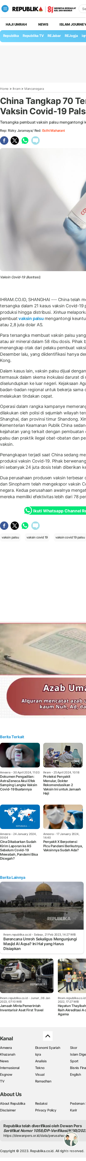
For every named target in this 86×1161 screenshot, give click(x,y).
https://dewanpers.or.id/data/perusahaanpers (38, 1135)
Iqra (38, 1054)
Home (4, 89)
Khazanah (7, 1054)
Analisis (41, 1061)
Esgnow (6, 1074)
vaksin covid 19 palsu (70, 537)
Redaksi (41, 1103)
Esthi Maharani (53, 130)
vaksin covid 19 (37, 537)
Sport (74, 1061)
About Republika (12, 1103)
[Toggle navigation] (5, 8)
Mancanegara (34, 89)
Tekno (39, 1068)
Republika (11, 36)
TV (2, 1081)
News (43, 24)
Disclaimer (8, 1110)
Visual (39, 1074)
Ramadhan (43, 1081)
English (75, 1074)
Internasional (9, 1068)
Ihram (17, 89)
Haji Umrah (16, 24)
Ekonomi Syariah (47, 1048)
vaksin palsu (31, 318)
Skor (73, 1048)
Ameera (6, 1048)
